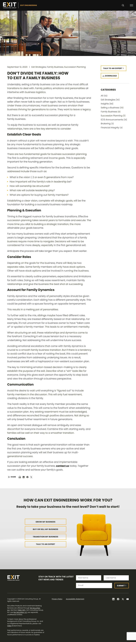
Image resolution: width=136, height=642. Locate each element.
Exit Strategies (110, 99)
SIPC (24, 610)
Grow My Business (45, 521)
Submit (121, 585)
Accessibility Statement (75, 599)
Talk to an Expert (45, 544)
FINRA (20, 610)
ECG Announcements (114, 119)
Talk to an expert (112, 68)
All (104, 95)
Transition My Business (45, 536)
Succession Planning (113, 115)
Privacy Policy (57, 599)
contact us (62, 466)
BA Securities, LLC (20, 612)
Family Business (110, 111)
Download (111, 75)
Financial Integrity (112, 127)
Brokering (107, 123)
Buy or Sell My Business (45, 529)
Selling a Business (112, 107)
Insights (107, 103)
